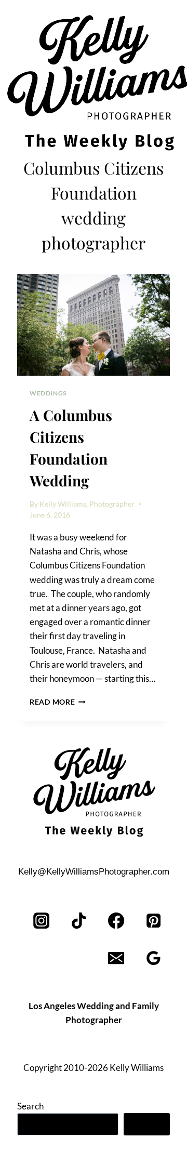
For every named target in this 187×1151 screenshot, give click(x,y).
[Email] (116, 958)
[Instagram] (41, 921)
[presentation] (93, 325)
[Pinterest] (153, 921)
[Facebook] (116, 921)
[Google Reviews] (153, 958)
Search (30, 1106)
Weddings (48, 393)
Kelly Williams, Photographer (87, 504)
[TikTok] (79, 921)
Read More (58, 702)
